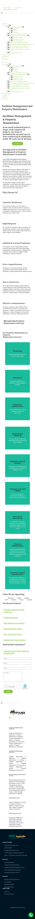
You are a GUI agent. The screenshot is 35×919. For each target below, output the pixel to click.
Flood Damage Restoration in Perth (16, 782)
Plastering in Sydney (14, 824)
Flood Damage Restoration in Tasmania (17, 785)
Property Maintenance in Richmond (16, 746)
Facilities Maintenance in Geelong (17, 759)
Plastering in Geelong (15, 819)
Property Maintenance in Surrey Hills (16, 740)
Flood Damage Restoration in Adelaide (16, 792)
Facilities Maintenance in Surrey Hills (17, 764)
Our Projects (7, 54)
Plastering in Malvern (15, 821)
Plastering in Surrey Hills (16, 823)
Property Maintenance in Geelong (15, 735)
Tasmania (15, 32)
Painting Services (17, 37)
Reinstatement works (13, 629)
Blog (5, 58)
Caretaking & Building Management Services (21, 44)
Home (6, 24)
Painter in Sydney (17, 807)
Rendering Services (18, 41)
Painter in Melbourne (15, 802)
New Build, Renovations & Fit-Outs (19, 47)
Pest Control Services (13, 634)
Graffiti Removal (11, 618)
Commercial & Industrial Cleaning (18, 42)
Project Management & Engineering (19, 46)
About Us (6, 56)
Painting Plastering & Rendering (18, 35)
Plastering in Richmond (15, 826)
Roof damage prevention (14, 623)
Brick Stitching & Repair (15, 53)
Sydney (15, 30)
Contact (6, 59)
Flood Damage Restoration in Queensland (16, 787)
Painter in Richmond (14, 809)
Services (6, 25)
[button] (10, 25)
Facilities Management (15, 27)
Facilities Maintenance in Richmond (17, 769)
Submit (8, 691)
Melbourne (16, 29)
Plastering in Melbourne (15, 817)
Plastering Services (18, 39)
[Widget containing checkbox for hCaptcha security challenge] (16, 687)
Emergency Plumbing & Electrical (18, 34)
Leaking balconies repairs (14, 640)
